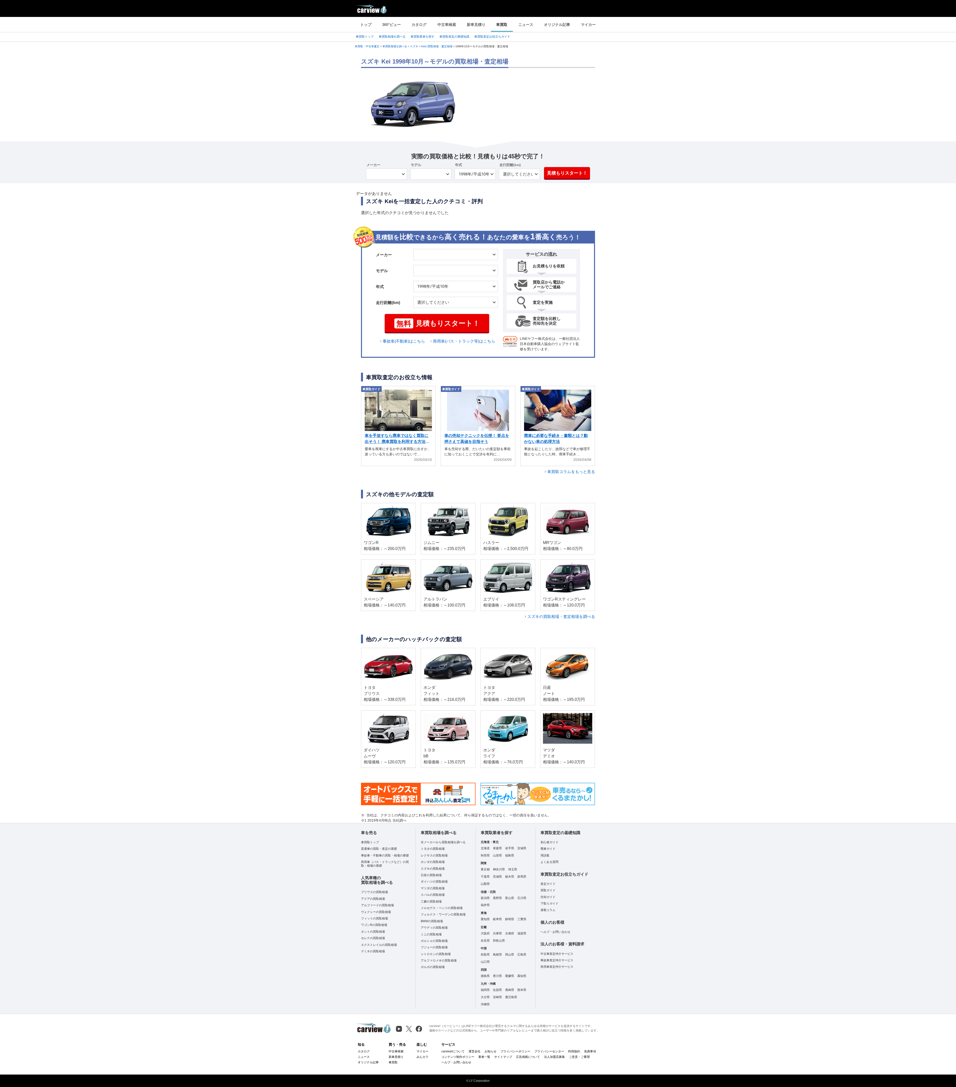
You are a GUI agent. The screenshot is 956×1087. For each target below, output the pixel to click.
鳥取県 (485, 954)
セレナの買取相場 (373, 938)
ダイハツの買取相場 (434, 881)
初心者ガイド (549, 842)
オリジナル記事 (557, 24)
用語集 (544, 855)
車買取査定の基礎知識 (454, 36)
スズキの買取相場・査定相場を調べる (561, 616)
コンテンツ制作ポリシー (457, 1057)
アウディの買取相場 (434, 927)
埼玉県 (512, 869)
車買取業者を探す (422, 36)
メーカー (373, 165)
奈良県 (485, 940)
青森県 (497, 848)
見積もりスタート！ (567, 173)
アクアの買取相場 (373, 899)
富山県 (509, 898)
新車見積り (476, 24)
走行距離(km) (510, 165)
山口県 (485, 962)
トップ (365, 24)
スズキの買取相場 (433, 868)
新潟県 (485, 898)
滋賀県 (521, 933)
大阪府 (485, 933)
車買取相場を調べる (392, 36)
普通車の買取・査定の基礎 (379, 848)
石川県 (521, 898)
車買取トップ (365, 36)
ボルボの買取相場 (433, 967)
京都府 (509, 933)
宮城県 (521, 848)
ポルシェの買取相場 (434, 941)
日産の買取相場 (431, 875)
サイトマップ (503, 1057)
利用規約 (574, 1051)
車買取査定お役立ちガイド (492, 36)
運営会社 (474, 1051)
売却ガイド (547, 897)
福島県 (509, 855)
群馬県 (521, 876)
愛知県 (485, 919)
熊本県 (521, 990)
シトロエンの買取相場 (436, 954)
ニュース (525, 24)
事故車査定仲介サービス (556, 960)
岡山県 (509, 954)
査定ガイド (547, 884)
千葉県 (485, 876)
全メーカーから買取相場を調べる (443, 842)
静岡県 (509, 919)
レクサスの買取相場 (434, 855)
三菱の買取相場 (431, 901)
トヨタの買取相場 (433, 848)
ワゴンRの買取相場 (374, 925)
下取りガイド (549, 903)
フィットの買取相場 (374, 918)
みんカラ (422, 1057)
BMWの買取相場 (432, 921)
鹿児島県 (511, 997)
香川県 (497, 976)
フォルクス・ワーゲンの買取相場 (443, 914)
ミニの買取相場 (431, 934)
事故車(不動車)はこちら (404, 341)
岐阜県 (497, 919)
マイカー (588, 24)
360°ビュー (391, 24)
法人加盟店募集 (554, 1057)
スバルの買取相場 (433, 895)
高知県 (521, 976)
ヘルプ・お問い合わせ (555, 932)
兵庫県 (497, 933)
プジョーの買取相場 (434, 947)
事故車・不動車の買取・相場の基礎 (385, 855)
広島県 (521, 954)
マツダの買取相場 (433, 888)
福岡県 (485, 990)
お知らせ (490, 1051)
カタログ (419, 24)
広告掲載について (528, 1057)
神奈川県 (499, 869)
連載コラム (547, 910)
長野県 (497, 898)
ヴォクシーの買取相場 (376, 912)
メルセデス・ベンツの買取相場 (442, 908)
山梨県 (485, 884)
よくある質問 (549, 862)
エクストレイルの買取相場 (379, 945)
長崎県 (509, 990)
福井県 (485, 905)
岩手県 (509, 848)
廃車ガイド (547, 848)
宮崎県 (497, 997)
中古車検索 (446, 24)
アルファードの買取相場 (377, 905)
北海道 (485, 848)
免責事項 (590, 1051)
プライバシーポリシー (515, 1051)
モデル (416, 165)
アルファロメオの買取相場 (439, 960)
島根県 (497, 954)
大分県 (485, 997)
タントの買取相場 (373, 931)
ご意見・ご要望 (579, 1057)
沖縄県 (485, 1004)
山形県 (497, 855)
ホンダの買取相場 (433, 862)
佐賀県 (497, 990)
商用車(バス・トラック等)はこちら (464, 341)
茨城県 (497, 876)
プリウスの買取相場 (374, 892)
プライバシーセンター (549, 1051)
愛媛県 (509, 976)
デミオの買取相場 (373, 951)
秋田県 (485, 855)
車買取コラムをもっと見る (571, 472)
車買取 (501, 24)
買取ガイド (547, 890)
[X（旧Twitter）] (409, 1029)
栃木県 (509, 876)
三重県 (521, 919)
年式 (458, 165)
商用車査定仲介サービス (556, 966)
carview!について (453, 1051)
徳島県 (485, 976)
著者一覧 (484, 1057)
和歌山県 (499, 940)
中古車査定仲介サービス (556, 954)
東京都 (485, 869)
